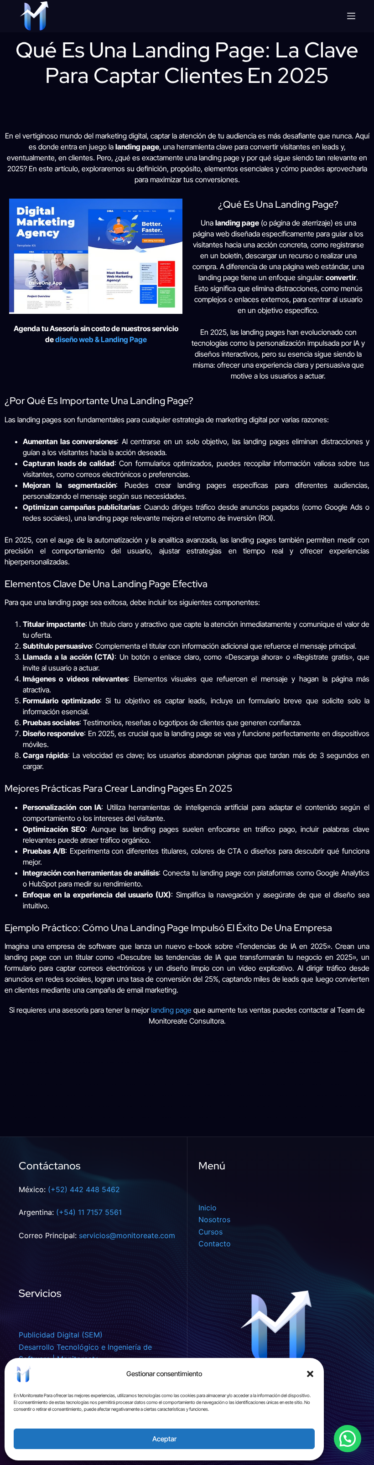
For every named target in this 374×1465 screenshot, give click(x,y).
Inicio (207, 1207)
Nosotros (214, 1219)
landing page (171, 1009)
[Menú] (351, 16)
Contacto (214, 1243)
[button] (310, 1373)
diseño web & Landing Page (101, 339)
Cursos (210, 1231)
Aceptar (164, 1438)
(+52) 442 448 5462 (84, 1189)
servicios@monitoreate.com (127, 1235)
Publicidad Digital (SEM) (61, 1334)
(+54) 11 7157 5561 (89, 1212)
